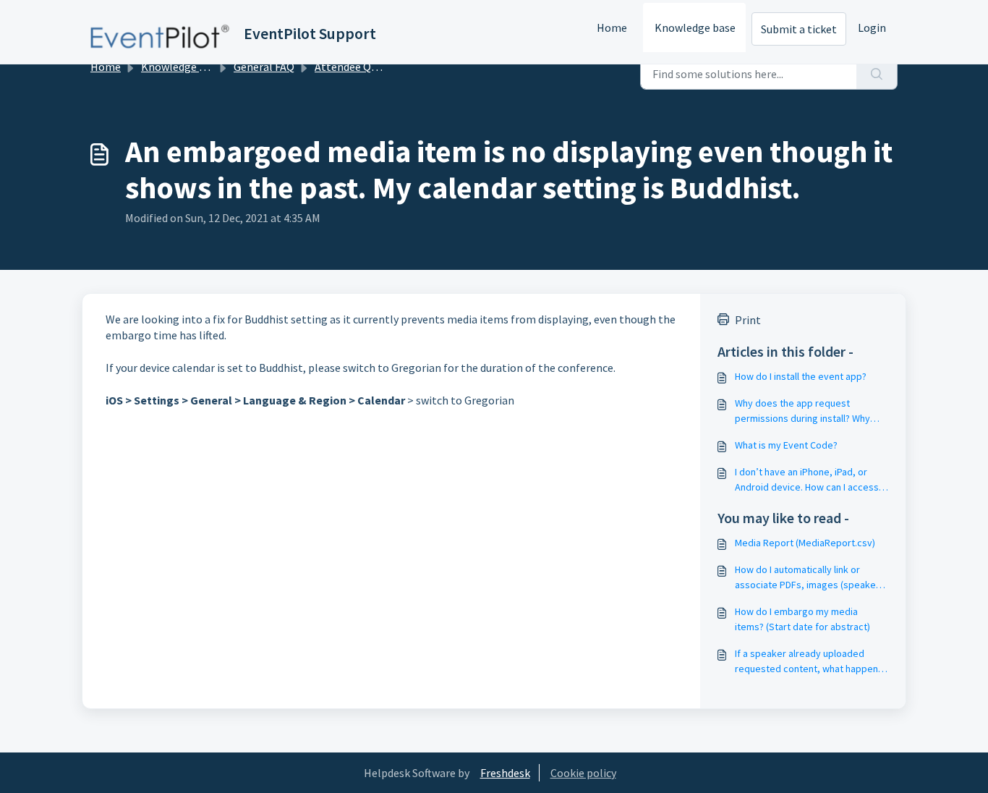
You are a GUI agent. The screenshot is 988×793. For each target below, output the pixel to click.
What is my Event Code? (786, 444)
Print (748, 320)
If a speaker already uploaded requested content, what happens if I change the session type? (809, 662)
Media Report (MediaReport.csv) (805, 542)
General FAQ (264, 66)
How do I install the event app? (800, 376)
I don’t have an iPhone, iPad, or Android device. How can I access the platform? (807, 480)
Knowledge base (695, 27)
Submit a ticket (799, 29)
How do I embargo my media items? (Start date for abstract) (802, 619)
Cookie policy (583, 773)
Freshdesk (505, 773)
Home (612, 27)
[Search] (877, 74)
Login (872, 27)
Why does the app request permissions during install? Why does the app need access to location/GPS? (802, 411)
